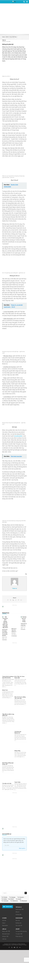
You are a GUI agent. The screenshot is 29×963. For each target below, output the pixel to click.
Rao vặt (18, 920)
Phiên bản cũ (19, 936)
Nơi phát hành (6, 934)
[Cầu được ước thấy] (7, 778)
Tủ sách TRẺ (19, 934)
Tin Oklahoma (14, 901)
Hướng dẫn (18, 914)
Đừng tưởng (17, 750)
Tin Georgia (12, 897)
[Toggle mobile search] (24, 1)
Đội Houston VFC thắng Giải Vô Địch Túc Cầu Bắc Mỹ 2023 (5, 632)
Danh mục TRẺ (19, 909)
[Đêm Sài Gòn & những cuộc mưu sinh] (19, 692)
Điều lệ (17, 912)
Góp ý (3, 923)
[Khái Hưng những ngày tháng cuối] (7, 752)
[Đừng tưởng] (19, 746)
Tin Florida (4, 897)
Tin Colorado (4, 901)
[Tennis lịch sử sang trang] (24, 617)
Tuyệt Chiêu (17, 782)
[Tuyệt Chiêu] (19, 777)
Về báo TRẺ (5, 936)
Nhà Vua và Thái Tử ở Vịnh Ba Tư (14, 630)
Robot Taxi (5, 690)
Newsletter (5, 925)
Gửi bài (4, 920)
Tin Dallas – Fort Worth (7, 899)
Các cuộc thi (19, 925)
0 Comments (14, 636)
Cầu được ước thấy (6, 783)
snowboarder (18, 436)
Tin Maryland (23, 901)
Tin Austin (18, 899)
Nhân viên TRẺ (6, 931)
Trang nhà (8, 906)
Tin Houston (20, 897)
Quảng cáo (18, 923)
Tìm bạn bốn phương (21, 931)
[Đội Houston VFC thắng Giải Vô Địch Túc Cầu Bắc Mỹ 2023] (5, 617)
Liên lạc (4, 939)
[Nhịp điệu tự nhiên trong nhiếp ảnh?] (7, 710)
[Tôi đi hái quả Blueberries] (19, 719)
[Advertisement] (14, 18)
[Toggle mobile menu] (27, 1)
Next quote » (22, 848)
